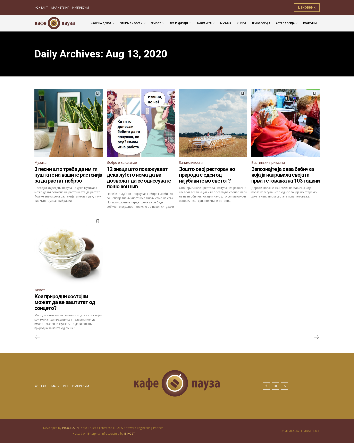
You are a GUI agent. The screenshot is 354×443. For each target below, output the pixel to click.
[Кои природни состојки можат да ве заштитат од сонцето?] (68, 250)
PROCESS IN (70, 428)
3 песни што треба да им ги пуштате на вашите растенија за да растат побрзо (68, 175)
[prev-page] (37, 337)
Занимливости (191, 162)
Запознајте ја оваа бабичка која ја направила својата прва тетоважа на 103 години (285, 175)
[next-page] (316, 337)
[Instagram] (275, 386)
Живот (39, 290)
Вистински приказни (268, 162)
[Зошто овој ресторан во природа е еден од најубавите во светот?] (213, 123)
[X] (284, 386)
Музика (40, 162)
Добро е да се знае (122, 162)
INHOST (129, 433)
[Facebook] (266, 386)
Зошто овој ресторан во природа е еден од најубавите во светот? (207, 175)
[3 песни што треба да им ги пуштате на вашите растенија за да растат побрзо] (68, 123)
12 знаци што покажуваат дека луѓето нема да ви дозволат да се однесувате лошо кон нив (139, 178)
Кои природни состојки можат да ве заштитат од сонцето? (64, 302)
